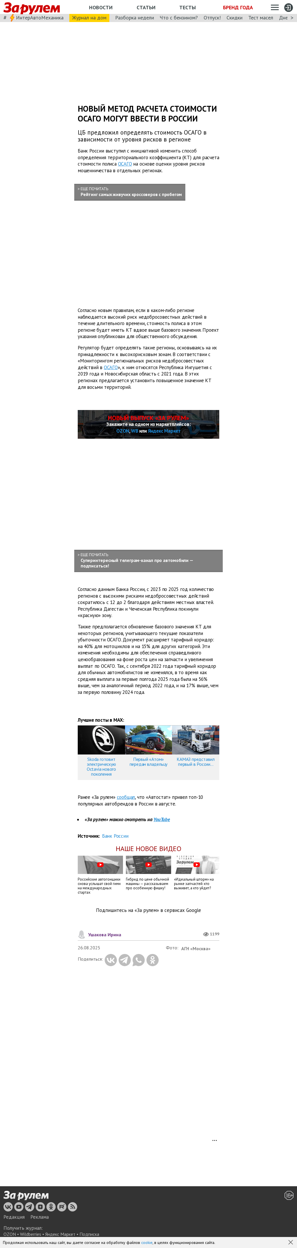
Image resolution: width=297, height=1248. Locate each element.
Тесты (187, 7)
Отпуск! (212, 17)
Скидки (234, 17)
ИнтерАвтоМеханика (40, 17)
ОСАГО (125, 164)
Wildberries (30, 1234)
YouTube (161, 819)
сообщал (126, 797)
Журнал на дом (89, 17)
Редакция (14, 1217)
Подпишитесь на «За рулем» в (148, 910)
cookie (147, 1242)
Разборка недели (134, 17)
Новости (101, 7)
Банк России (115, 836)
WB (134, 431)
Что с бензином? (179, 17)
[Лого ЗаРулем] (31, 7)
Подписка (89, 1234)
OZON (122, 431)
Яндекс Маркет (164, 431)
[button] (291, 1243)
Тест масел (260, 17)
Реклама (39, 1217)
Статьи (146, 7)
